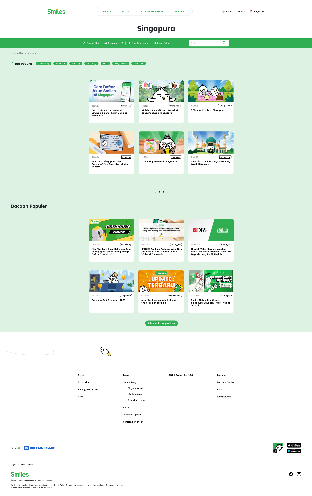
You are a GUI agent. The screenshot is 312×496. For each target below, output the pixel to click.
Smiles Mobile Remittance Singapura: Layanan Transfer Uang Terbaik (210, 303)
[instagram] (299, 474)
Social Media (27, 464)
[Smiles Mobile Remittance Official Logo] (56, 11)
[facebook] (291, 474)
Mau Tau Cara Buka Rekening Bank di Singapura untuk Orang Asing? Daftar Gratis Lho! (111, 252)
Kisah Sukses (135, 394)
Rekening (76, 63)
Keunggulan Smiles (88, 389)
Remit (106, 11)
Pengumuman (121, 63)
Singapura (60, 63)
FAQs (220, 389)
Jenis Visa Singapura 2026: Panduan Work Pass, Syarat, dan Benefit (110, 164)
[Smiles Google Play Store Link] (294, 451)
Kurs (80, 396)
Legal (13, 464)
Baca (124, 11)
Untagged (176, 244)
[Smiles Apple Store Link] (294, 445)
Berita (126, 407)
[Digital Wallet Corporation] (39, 448)
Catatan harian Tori (133, 421)
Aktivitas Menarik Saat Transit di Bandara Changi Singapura (160, 111)
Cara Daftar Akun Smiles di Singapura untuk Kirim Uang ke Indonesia (109, 113)
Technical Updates (133, 414)
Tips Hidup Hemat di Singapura (159, 161)
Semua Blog (18, 52)
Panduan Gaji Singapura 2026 (108, 300)
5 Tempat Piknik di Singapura (207, 110)
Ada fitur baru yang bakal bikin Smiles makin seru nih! (159, 301)
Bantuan (180, 11)
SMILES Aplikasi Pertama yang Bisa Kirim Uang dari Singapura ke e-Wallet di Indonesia (161, 252)
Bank (105, 63)
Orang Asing (43, 63)
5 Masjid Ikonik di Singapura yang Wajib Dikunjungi (210, 162)
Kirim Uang (138, 63)
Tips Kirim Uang (136, 400)
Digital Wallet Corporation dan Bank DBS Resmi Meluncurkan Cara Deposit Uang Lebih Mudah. (211, 252)
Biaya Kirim (84, 382)
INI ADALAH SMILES (151, 11)
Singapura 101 (135, 388)
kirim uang (91, 63)
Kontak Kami (224, 396)
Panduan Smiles (225, 382)
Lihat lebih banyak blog (161, 323)
